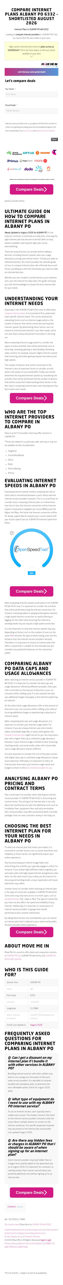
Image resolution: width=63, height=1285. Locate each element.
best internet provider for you (39, 768)
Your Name (9, 89)
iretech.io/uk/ (51, 1230)
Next (54, 139)
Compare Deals (30, 189)
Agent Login (46, 1240)
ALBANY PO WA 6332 (41, 1225)
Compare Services (32, 1237)
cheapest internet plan (15, 735)
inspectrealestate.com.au (16, 1230)
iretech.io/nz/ (10, 1233)
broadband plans (12, 899)
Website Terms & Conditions (45, 131)
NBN (12, 636)
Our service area (12, 1225)
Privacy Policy (28, 131)
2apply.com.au (24, 1233)
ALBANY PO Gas (14, 956)
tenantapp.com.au (36, 1230)
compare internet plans (15, 313)
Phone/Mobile (10, 105)
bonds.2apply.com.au (14, 1237)
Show (20, 1207)
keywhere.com (38, 1233)
